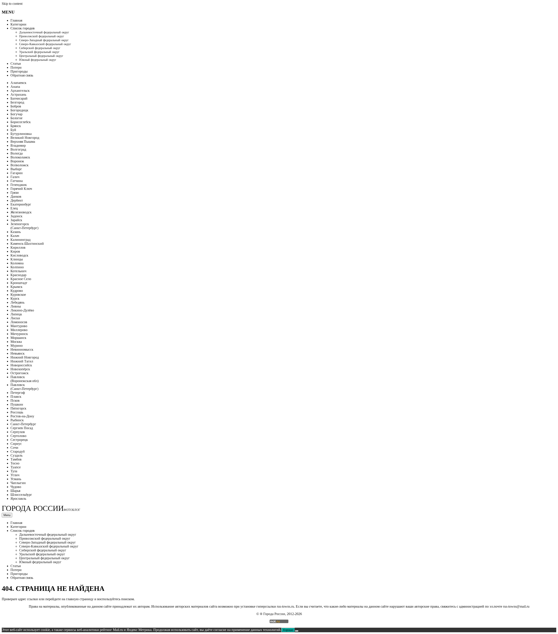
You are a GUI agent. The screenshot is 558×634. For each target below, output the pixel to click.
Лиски (15, 318)
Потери (16, 67)
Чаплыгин (18, 483)
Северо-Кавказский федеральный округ (45, 44)
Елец (14, 208)
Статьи (15, 63)
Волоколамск (20, 157)
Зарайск (16, 220)
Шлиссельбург (21, 494)
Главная (16, 20)
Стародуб (17, 451)
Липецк (16, 314)
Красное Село (20, 279)
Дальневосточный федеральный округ (44, 32)
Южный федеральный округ (37, 59)
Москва (16, 341)
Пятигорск (18, 408)
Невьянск (17, 353)
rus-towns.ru (285, 606)
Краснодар (18, 275)
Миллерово (18, 330)
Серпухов (17, 432)
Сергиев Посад (21, 428)
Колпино (17, 267)
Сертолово (18, 436)
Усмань (15, 479)
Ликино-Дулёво (22, 310)
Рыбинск (17, 420)
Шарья (15, 491)
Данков (15, 196)
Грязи (14, 192)
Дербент (16, 200)
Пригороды (19, 71)
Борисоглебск (20, 122)
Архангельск (20, 90)
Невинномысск (21, 349)
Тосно (14, 463)
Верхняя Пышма (22, 141)
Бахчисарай (18, 98)
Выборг (16, 169)
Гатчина (16, 181)
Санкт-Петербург (23, 424)
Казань (15, 232)
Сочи (14, 447)
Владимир (18, 145)
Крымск (16, 287)
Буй (13, 130)
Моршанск (18, 338)
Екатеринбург (20, 204)
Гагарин (16, 173)
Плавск (15, 396)
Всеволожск (19, 165)
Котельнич (18, 271)
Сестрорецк (19, 440)
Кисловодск (19, 255)
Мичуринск (19, 334)
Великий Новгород (24, 137)
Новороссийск (21, 365)
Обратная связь (21, 75)
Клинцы (16, 259)
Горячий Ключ (21, 188)
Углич (14, 475)
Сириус (16, 443)
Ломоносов (18, 322)
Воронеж (17, 161)
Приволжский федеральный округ (41, 36)
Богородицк (19, 110)
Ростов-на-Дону (22, 416)
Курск (14, 298)
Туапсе (15, 467)
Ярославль (18, 498)
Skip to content (12, 3)
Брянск (15, 126)
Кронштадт (18, 283)
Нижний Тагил (21, 361)
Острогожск (19, 373)
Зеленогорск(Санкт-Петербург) (24, 226)
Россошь (16, 412)
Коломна (17, 263)
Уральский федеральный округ (39, 52)
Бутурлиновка (21, 134)
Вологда (16, 153)
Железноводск (21, 212)
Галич (14, 177)
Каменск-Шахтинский (27, 243)
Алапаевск (18, 83)
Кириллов (18, 247)
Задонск (16, 216)
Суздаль (16, 455)
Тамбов (16, 459)
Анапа (15, 86)
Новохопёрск (20, 369)
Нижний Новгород (24, 357)
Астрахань (18, 94)
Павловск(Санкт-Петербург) (24, 387)
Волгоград (18, 149)
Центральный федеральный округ (41, 56)
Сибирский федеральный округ (39, 48)
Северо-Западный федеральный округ (44, 40)
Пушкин (16, 404)
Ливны (15, 306)
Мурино (16, 345)
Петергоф (17, 392)
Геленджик (18, 185)
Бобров (15, 106)
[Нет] (296, 631)
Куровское (18, 294)
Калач (14, 236)
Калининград (20, 239)
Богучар (16, 114)
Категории (18, 24)
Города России (41, 508)
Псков (15, 400)
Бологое (16, 118)
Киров (15, 251)
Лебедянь (17, 302)
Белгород (17, 102)
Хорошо (288, 630)
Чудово (15, 487)
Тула (13, 471)
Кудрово (16, 290)
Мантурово (18, 326)
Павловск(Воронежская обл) (24, 379)
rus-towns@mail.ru (516, 606)
